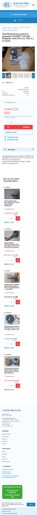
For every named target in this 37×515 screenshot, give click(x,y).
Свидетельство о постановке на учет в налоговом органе (10, 476)
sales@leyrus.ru (6, 414)
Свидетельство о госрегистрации (6, 472)
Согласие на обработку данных (9, 509)
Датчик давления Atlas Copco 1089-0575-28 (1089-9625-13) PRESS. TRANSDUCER (12, 203)
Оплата (4, 451)
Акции (4, 456)
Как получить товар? (12, 139)
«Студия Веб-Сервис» (12, 513)
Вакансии (4, 439)
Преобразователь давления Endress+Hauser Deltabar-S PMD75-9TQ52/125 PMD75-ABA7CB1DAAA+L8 (11, 370)
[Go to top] (32, 511)
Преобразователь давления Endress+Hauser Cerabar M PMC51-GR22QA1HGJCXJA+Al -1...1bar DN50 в (12, 287)
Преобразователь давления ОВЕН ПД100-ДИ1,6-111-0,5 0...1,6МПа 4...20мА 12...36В (12, 328)
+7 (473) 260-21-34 (11, 410)
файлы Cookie (14, 503)
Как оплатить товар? (12, 137)
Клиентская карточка (8, 469)
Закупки (4, 443)
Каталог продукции (20, 14)
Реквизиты (5, 441)
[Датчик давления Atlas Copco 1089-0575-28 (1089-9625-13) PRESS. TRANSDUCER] (12, 194)
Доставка (4, 454)
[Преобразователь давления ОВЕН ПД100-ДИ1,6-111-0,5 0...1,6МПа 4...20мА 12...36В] (12, 319)
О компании (5, 436)
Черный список (6, 461)
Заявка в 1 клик (11, 132)
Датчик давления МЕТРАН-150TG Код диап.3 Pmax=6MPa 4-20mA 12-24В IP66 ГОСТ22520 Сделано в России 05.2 (11, 245)
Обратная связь (6, 434)
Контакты (4, 459)
